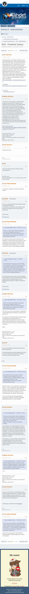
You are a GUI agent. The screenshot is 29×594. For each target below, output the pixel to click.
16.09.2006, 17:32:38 (6, 409)
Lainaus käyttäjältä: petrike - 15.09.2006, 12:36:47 (15, 371)
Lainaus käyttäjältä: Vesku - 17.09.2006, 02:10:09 (14, 520)
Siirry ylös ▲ (20, 589)
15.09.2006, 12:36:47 (6, 255)
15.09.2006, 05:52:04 (6, 98)
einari (5, 343)
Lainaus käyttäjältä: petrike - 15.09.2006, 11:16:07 (15, 227)
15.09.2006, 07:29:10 (6, 147)
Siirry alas (3, 50)
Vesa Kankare (8, 145)
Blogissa (20, 503)
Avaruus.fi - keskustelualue (12, 29)
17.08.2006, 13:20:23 (6, 57)
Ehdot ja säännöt (13, 589)
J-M (5, 163)
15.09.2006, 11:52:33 (6, 224)
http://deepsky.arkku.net (9, 91)
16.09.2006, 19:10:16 (6, 457)
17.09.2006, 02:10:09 (6, 489)
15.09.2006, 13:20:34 (6, 368)
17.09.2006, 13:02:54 (6, 516)
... (15, 50)
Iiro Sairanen (8, 55)
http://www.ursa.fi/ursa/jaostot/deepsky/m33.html (14, 86)
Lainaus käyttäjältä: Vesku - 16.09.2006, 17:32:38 (14, 461)
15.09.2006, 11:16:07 (6, 201)
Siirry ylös (3, 541)
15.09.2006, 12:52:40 (6, 345)
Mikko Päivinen (8, 96)
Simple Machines (18, 590)
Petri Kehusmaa (5, 217)
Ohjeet (7, 589)
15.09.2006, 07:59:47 (6, 186)
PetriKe (6, 199)
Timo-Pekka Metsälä (10, 183)
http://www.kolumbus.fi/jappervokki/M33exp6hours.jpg (14, 128)
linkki (17, 427)
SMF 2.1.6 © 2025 (11, 590)
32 (16, 50)
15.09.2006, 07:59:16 (6, 165)
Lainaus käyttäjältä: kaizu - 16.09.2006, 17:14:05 (14, 413)
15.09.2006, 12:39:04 (6, 296)
